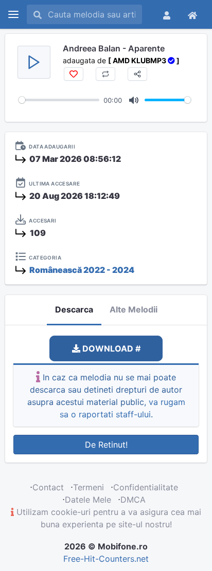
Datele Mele (88, 499)
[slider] (59, 100)
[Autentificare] (166, 14)
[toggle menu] (13, 14)
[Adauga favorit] (73, 74)
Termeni (88, 487)
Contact (48, 487)
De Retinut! (106, 444)
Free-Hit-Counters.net (106, 559)
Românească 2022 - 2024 (81, 270)
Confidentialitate (145, 487)
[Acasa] (192, 14)
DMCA (133, 499)
